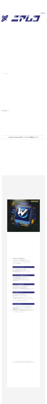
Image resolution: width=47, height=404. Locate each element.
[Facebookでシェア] (27, 361)
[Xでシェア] (20, 361)
